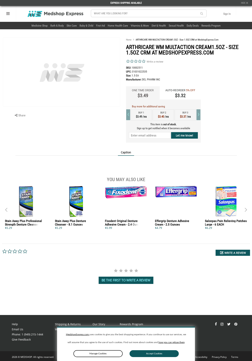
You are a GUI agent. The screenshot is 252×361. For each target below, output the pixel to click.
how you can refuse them (171, 342)
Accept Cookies (154, 353)
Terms (234, 357)
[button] (233, 253)
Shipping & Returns (68, 324)
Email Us (17, 329)
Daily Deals (193, 25)
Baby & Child (86, 25)
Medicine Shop (40, 25)
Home (129, 39)
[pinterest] (235, 324)
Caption (126, 152)
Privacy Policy (219, 357)
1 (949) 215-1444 (32, 334)
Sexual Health (176, 25)
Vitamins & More (140, 25)
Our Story (99, 324)
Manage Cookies (98, 353)
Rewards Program (211, 25)
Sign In (227, 13)
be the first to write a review (126, 280)
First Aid (100, 25)
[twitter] (229, 324)
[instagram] (222, 324)
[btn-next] (6, 208)
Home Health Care (118, 25)
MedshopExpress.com (77, 334)
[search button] (201, 13)
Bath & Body (57, 25)
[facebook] (216, 324)
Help (15, 324)
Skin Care (72, 25)
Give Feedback (21, 339)
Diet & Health (159, 25)
